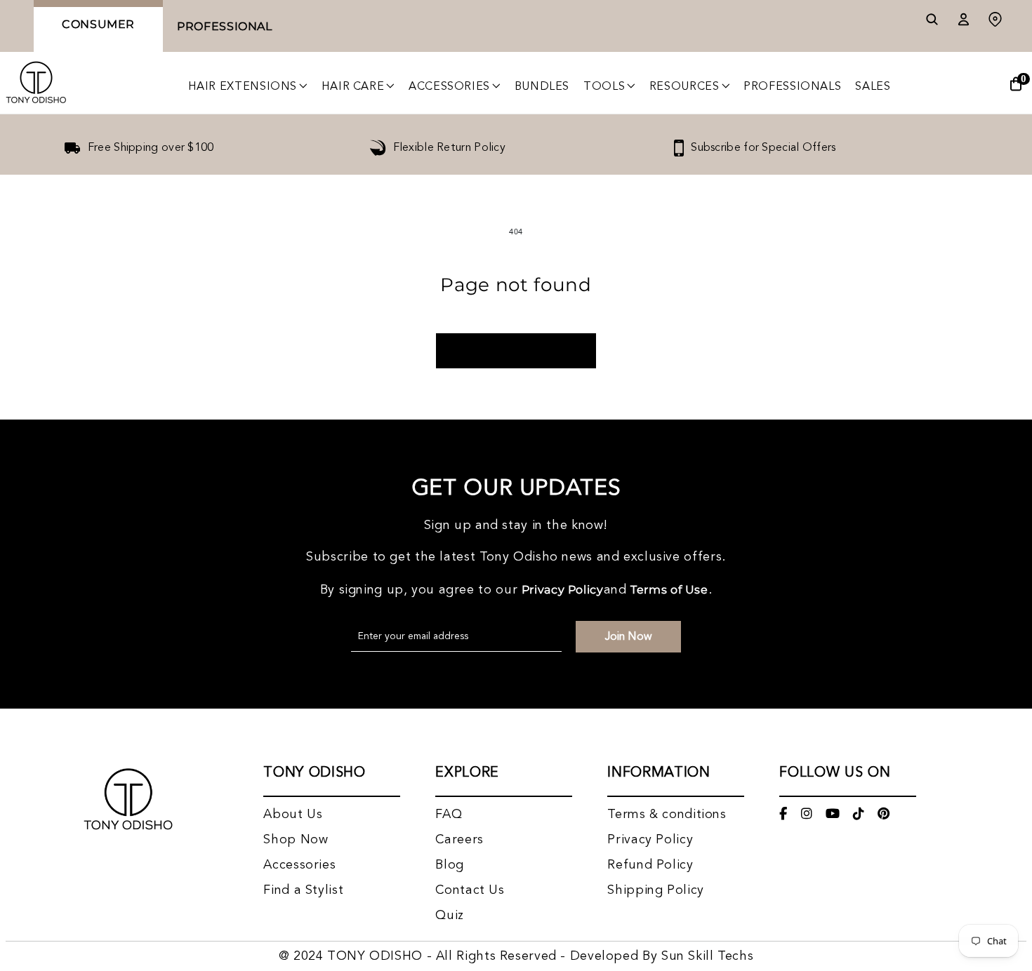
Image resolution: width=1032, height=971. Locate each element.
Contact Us (469, 890)
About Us (292, 814)
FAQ (448, 814)
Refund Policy (650, 865)
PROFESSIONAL (224, 26)
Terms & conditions (666, 814)
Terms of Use (669, 589)
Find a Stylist (303, 890)
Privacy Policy (563, 589)
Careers (459, 839)
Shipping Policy (655, 890)
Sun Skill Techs (707, 956)
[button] (247, 87)
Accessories (299, 865)
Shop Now (295, 839)
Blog (449, 865)
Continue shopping (516, 351)
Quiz (449, 915)
